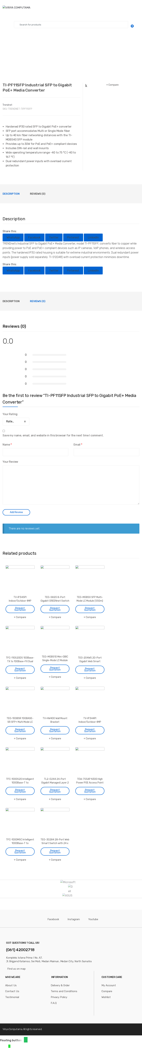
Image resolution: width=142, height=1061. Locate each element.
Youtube (93, 919)
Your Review (10, 461)
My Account (108, 985)
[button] (26, 1039)
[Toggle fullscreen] (21, 1054)
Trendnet (7, 104)
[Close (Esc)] (4, 1054)
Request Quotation (20, 609)
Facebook (53, 919)
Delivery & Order (60, 985)
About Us (11, 985)
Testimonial (12, 997)
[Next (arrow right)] (12, 1059)
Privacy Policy (59, 997)
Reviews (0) (37, 193)
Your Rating (10, 414)
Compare (113, 84)
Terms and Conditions (64, 991)
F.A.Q (54, 1003)
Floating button (11, 1040)
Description (11, 193)
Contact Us (12, 991)
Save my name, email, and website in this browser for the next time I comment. (53, 435)
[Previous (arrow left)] (4, 1059)
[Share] (12, 1054)
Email (78, 444)
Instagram (74, 919)
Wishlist (106, 997)
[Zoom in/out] (29, 1054)
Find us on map (16, 968)
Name (7, 444)
